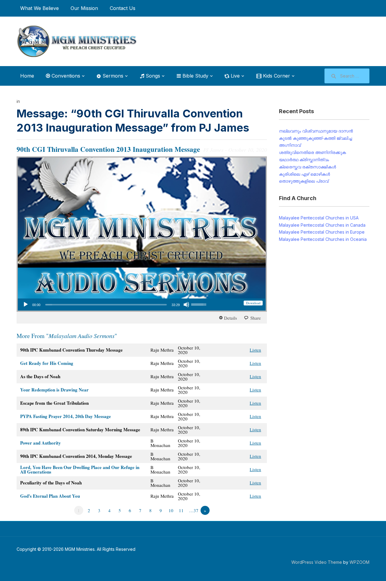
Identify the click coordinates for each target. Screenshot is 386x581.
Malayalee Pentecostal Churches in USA (319, 217)
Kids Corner (275, 76)
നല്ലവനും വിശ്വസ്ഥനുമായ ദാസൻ (316, 130)
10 (171, 510)
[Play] (26, 305)
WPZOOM (359, 562)
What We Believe (39, 8)
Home (27, 76)
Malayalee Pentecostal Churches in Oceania (323, 239)
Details (230, 318)
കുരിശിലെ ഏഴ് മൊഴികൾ (304, 174)
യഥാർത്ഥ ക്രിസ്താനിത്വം (304, 159)
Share (255, 318)
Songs (152, 76)
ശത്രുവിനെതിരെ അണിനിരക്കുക (312, 152)
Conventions (65, 76)
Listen (255, 350)
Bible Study (194, 76)
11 (181, 510)
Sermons (112, 76)
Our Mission (84, 8)
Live (234, 76)
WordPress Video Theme (316, 562)
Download (253, 303)
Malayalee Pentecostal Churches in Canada (322, 225)
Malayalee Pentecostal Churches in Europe (322, 232)
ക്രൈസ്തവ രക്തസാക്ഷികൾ (307, 166)
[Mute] (186, 305)
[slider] (106, 304)
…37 (193, 510)
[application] (114, 304)
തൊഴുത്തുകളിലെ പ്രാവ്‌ (303, 181)
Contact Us (122, 8)
